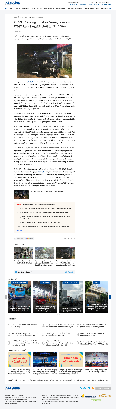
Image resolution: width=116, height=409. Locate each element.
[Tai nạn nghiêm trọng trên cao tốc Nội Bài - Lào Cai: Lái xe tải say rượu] (44, 253)
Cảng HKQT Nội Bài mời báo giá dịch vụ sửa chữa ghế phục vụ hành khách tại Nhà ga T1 (71, 372)
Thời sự (10, 8)
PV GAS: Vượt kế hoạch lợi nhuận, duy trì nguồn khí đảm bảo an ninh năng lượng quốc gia (47, 380)
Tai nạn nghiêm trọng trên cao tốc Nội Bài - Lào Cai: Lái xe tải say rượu (44, 263)
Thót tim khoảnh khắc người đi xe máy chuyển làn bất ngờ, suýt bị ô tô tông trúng (46, 217)
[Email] (72, 239)
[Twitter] (68, 239)
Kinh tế (33, 8)
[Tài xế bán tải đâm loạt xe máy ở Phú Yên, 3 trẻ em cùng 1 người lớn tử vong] (65, 253)
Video (97, 8)
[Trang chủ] (6, 8)
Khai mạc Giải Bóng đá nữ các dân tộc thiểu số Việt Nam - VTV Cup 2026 (94, 343)
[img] (44, 61)
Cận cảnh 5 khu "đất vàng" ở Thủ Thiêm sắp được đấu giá (58, 334)
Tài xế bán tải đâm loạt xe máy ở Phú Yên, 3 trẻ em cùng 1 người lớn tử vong (65, 263)
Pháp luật (40, 8)
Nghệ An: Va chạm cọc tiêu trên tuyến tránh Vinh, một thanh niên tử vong (47, 208)
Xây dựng (18, 8)
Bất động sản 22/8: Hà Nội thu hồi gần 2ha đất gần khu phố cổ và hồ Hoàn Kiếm (96, 307)
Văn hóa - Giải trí (61, 8)
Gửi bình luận (69, 272)
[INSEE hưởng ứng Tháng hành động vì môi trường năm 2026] (96, 359)
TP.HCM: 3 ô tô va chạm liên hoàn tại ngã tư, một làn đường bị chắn (45, 213)
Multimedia (104, 8)
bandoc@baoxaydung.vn (52, 399)
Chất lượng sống (49, 8)
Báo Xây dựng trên (21, 238)
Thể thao (71, 8)
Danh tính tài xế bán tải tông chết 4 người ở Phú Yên (47, 192)
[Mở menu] (110, 8)
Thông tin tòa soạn (103, 388)
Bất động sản (83, 4)
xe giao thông (74, 4)
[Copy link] (74, 239)
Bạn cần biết (13, 380)
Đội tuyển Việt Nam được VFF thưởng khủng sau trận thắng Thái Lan (25, 334)
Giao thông (25, 8)
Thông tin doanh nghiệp (17, 350)
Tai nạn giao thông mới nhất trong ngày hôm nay (38, 204)
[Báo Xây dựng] (12, 3)
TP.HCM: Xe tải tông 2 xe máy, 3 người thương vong (71, 310)
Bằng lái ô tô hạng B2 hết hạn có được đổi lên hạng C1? (92, 334)
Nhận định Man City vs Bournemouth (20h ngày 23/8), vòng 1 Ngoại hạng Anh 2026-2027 (59, 343)
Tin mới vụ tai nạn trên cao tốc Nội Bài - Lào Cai (23, 262)
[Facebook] (65, 239)
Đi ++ (92, 8)
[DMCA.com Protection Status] (96, 400)
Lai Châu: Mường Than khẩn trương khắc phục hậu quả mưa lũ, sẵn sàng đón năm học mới (25, 343)
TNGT (30, 82)
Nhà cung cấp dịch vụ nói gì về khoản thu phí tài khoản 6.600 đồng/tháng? (45, 309)
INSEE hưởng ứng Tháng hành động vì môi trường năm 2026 (96, 371)
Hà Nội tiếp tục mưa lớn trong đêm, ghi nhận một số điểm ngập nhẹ (93, 326)
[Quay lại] (15, 239)
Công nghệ (78, 8)
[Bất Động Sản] (88, 396)
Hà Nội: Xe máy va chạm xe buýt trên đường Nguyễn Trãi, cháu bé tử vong (19, 309)
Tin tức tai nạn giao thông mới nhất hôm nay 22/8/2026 (41, 222)
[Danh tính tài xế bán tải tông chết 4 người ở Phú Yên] (21, 194)
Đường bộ (41, 172)
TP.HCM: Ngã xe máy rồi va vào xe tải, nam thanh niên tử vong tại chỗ (45, 227)
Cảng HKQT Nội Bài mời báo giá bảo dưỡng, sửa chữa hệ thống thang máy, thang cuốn (19, 372)
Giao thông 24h (38, 17)
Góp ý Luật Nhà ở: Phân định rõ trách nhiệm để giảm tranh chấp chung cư (60, 326)
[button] (57, 314)
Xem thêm (19, 230)
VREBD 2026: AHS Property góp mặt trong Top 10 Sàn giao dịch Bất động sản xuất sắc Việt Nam (45, 372)
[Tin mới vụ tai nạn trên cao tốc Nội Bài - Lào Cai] (23, 253)
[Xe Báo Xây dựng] (105, 395)
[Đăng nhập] (97, 2)
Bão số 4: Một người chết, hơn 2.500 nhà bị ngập (25, 326)
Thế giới (86, 8)
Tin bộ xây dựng (106, 4)
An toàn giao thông (94, 4)
